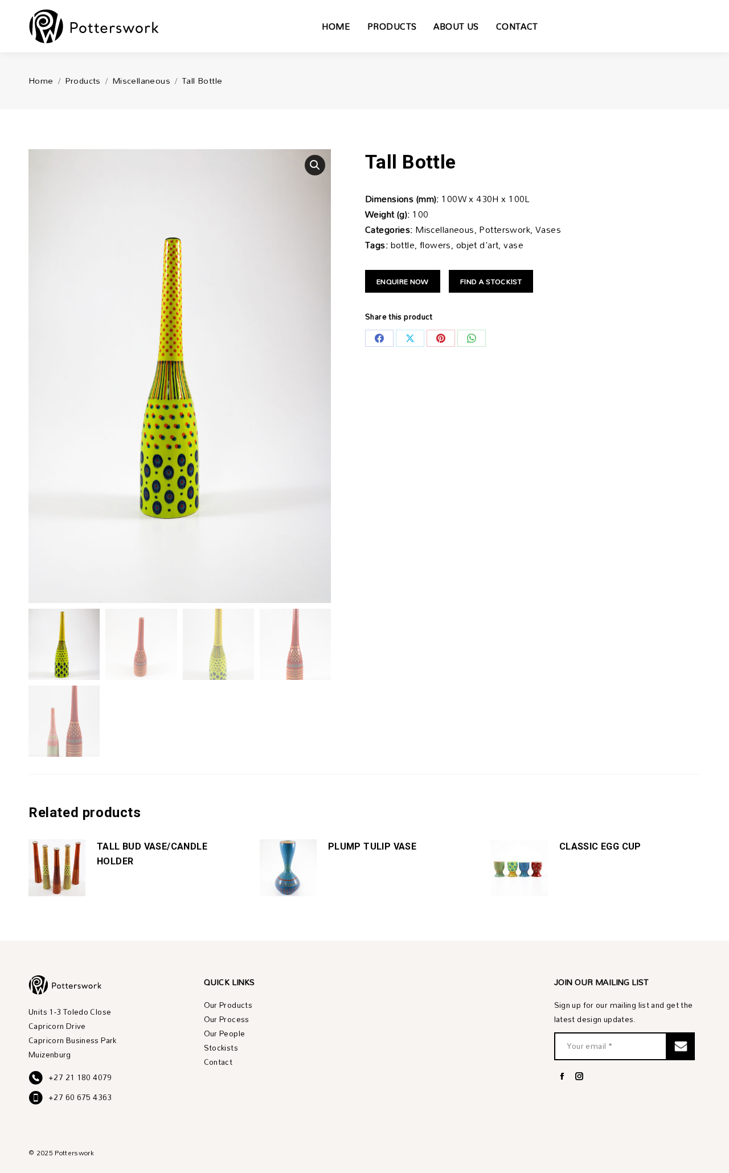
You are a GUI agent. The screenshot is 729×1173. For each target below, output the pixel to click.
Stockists (221, 1048)
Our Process (226, 1019)
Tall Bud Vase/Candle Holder (152, 854)
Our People (224, 1034)
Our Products (228, 1005)
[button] (315, 165)
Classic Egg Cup (600, 846)
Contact (218, 1062)
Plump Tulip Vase (372, 846)
